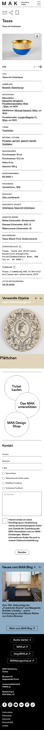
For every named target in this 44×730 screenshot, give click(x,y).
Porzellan (6, 140)
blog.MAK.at (21, 653)
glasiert (24, 140)
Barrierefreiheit (7, 722)
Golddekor (7, 144)
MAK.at (21, 647)
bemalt (32, 140)
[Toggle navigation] (39, 3)
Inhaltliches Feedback (14, 483)
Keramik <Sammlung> (13, 87)
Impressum (6, 719)
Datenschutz (7, 715)
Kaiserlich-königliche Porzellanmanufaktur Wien (15, 102)
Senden (22, 552)
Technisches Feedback (14, 488)
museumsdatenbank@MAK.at (11, 685)
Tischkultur (7, 130)
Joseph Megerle (26, 117)
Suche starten (20, 640)
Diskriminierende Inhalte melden (17, 478)
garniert (16, 140)
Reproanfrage (11, 473)
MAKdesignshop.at (20, 660)
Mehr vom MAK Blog (20, 628)
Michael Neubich (23, 110)
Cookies (5, 725)
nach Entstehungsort (16, 302)
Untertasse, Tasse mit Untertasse (18, 207)
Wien (5, 106)
